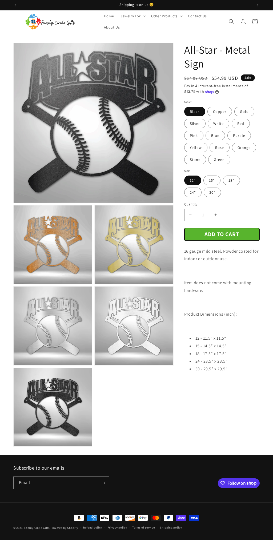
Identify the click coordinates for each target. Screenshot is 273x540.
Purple (239, 135)
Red (240, 123)
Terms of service (143, 527)
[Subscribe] (103, 483)
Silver (195, 123)
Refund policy (92, 527)
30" (212, 192)
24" (193, 192)
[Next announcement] (258, 5)
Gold (244, 111)
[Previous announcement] (15, 5)
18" (231, 180)
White (218, 123)
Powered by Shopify (64, 528)
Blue (215, 135)
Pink (194, 135)
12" (193, 180)
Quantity (191, 204)
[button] (132, 16)
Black (195, 111)
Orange (244, 147)
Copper (219, 111)
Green (219, 159)
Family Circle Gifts (37, 528)
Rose (219, 147)
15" (212, 180)
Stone (195, 159)
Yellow (196, 147)
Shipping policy (171, 527)
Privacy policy (117, 527)
